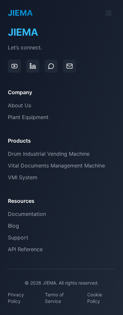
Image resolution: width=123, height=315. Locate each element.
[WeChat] (51, 66)
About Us (19, 105)
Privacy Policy (16, 298)
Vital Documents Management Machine (56, 165)
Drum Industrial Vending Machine (49, 153)
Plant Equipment (28, 117)
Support (18, 237)
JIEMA (23, 32)
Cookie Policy (94, 298)
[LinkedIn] (32, 66)
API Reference (25, 249)
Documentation (27, 214)
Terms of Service (54, 298)
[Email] (69, 66)
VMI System (22, 177)
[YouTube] (14, 66)
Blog (13, 225)
